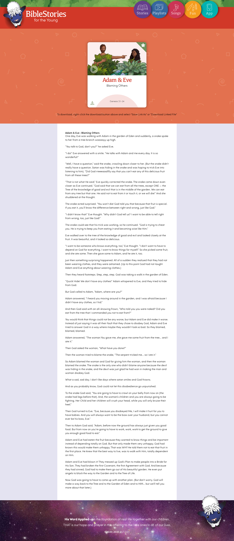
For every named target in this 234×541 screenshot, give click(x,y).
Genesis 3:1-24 (117, 101)
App (209, 13)
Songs (176, 13)
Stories (142, 13)
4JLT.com (125, 531)
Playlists (159, 13)
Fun (193, 13)
